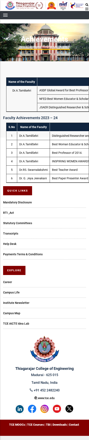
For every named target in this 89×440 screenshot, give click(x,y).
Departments (35, 46)
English (48, 46)
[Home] (44, 5)
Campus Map (11, 313)
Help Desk (9, 244)
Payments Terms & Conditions (23, 254)
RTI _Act (8, 212)
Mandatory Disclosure (17, 202)
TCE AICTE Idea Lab (16, 323)
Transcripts (10, 233)
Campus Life (11, 292)
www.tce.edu (46, 398)
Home (22, 46)
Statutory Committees (17, 223)
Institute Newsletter (16, 302)
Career (7, 282)
